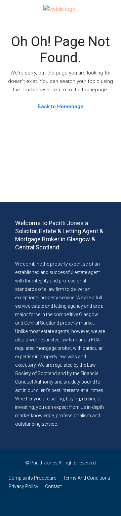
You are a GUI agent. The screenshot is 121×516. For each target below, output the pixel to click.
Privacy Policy (23, 486)
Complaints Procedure (32, 478)
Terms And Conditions (86, 478)
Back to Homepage (60, 106)
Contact (53, 486)
